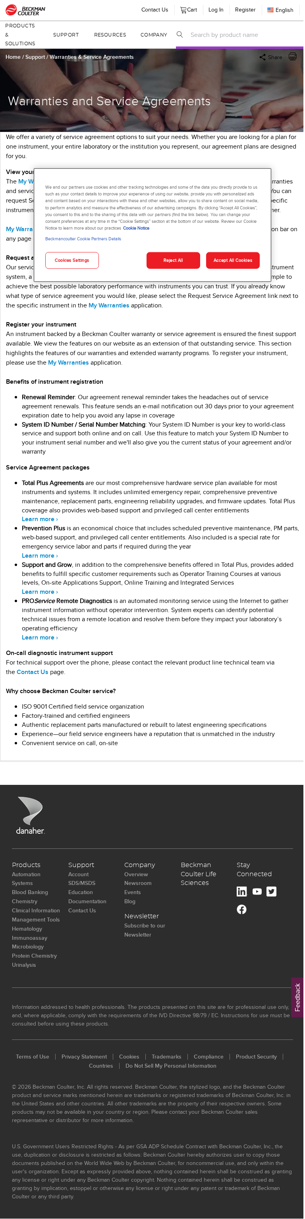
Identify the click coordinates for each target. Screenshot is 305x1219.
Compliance (209, 1057)
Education (80, 892)
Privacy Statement (84, 1057)
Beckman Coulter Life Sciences (198, 874)
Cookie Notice (136, 227)
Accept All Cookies (233, 260)
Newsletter (141, 916)
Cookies (129, 1057)
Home (13, 57)
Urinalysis (24, 965)
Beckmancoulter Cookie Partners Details (83, 238)
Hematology (27, 929)
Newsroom (138, 883)
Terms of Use (32, 1057)
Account (78, 874)
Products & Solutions (20, 34)
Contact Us (154, 10)
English (284, 10)
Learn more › (40, 519)
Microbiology (28, 946)
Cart (190, 8)
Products (26, 865)
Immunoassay (29, 938)
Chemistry (24, 901)
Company (154, 35)
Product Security (256, 1057)
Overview (136, 874)
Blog (129, 901)
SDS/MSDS (81, 883)
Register (245, 10)
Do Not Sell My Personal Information (170, 1066)
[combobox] (245, 34)
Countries (101, 1066)
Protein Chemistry (34, 956)
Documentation (87, 901)
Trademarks (166, 1057)
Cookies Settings (72, 260)
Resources (110, 35)
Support (66, 35)
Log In (216, 10)
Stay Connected (254, 869)
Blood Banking (30, 892)
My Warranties (26, 229)
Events (132, 892)
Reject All (173, 260)
